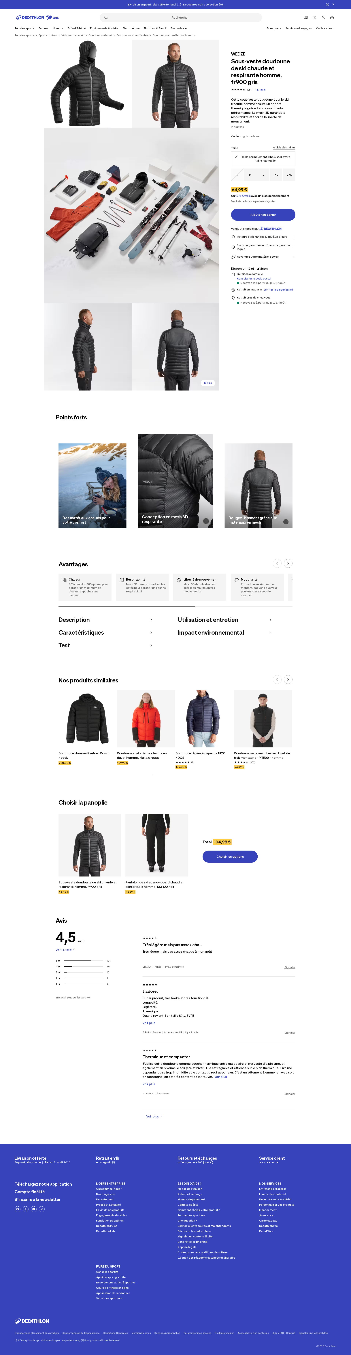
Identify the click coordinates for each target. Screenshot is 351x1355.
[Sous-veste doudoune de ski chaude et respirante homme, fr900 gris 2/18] (88, 84)
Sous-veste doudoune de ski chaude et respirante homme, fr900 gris (87, 885)
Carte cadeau (325, 28)
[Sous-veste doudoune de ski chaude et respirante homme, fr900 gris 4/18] (88, 347)
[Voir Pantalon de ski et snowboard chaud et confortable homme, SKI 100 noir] (156, 845)
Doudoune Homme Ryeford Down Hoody (83, 755)
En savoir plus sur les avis (71, 997)
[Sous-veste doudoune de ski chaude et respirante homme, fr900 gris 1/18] (175, 84)
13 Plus (208, 383)
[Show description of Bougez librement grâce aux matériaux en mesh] (286, 521)
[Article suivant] (288, 563)
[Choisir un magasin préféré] (305, 17)
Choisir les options (230, 856)
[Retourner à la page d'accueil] (37, 17)
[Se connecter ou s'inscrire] (323, 17)
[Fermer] (333, 4)
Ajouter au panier (263, 215)
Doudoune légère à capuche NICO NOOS (201, 755)
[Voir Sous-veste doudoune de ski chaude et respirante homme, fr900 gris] (89, 845)
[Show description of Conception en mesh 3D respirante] (206, 521)
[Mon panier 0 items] (332, 17)
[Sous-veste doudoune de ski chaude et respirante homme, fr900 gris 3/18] (131, 215)
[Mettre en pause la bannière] (328, 4)
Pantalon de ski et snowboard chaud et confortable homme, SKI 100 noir (154, 885)
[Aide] (314, 17)
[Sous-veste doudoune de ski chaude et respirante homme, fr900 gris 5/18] (175, 347)
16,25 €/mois (243, 195)
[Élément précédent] (277, 563)
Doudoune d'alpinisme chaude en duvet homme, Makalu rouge (142, 755)
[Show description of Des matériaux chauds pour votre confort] (120, 521)
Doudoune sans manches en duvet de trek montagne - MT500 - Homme (262, 755)
